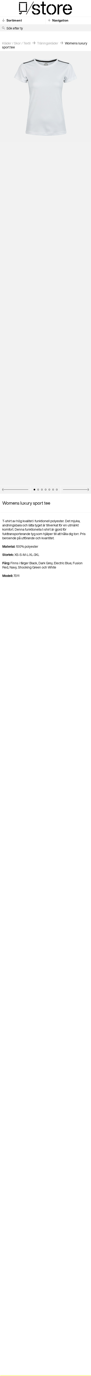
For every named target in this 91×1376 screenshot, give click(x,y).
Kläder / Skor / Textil (16, 43)
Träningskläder (47, 43)
